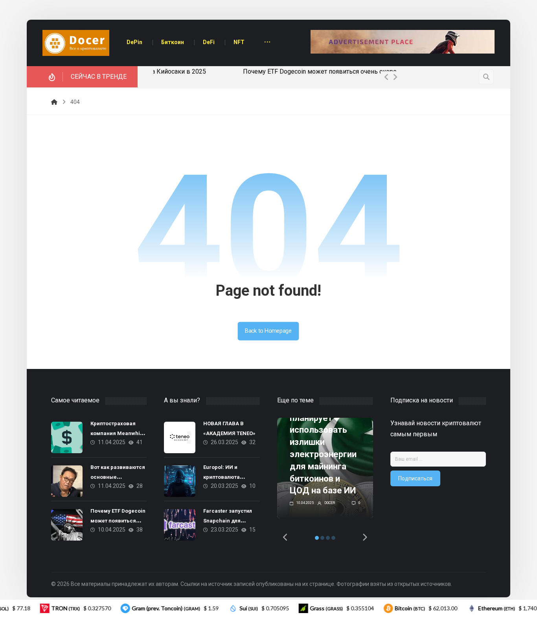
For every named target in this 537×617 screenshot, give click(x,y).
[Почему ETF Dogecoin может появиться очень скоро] (67, 525)
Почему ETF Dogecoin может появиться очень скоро (232, 71)
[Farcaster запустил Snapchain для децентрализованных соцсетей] (179, 525)
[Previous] (386, 77)
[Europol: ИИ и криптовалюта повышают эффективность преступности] (179, 481)
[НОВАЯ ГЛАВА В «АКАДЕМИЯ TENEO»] (179, 437)
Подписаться (415, 478)
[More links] (267, 42)
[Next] (395, 77)
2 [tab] (322, 538)
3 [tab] (328, 538)
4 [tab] (333, 538)
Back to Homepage (268, 331)
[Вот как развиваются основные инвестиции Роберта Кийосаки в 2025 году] (67, 481)
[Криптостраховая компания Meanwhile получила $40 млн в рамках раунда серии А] (67, 437)
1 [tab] (317, 538)
